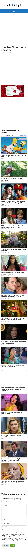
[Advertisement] (14, 32)
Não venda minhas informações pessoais (14, 542)
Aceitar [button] (12, 545)
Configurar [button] (5, 545)
